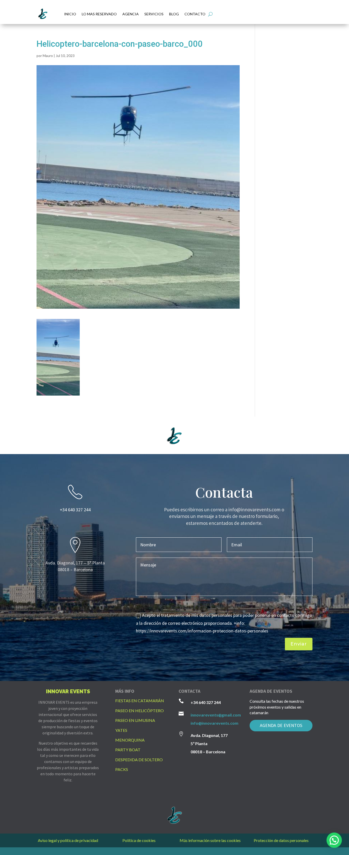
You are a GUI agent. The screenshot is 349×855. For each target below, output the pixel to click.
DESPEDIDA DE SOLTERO (139, 759)
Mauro (48, 55)
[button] (334, 840)
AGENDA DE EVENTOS (281, 725)
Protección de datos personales (281, 840)
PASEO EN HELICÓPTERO (139, 710)
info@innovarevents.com (214, 723)
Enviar (298, 644)
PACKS (121, 769)
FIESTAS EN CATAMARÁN (139, 700)
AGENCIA (130, 14)
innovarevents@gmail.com (216, 714)
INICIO (70, 14)
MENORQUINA (130, 739)
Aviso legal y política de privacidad (68, 840)
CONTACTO (194, 14)
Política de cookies (139, 840)
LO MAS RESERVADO (99, 14)
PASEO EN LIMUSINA (135, 720)
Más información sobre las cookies (210, 840)
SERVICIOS (154, 14)
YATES (121, 730)
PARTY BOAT (128, 749)
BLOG (174, 14)
